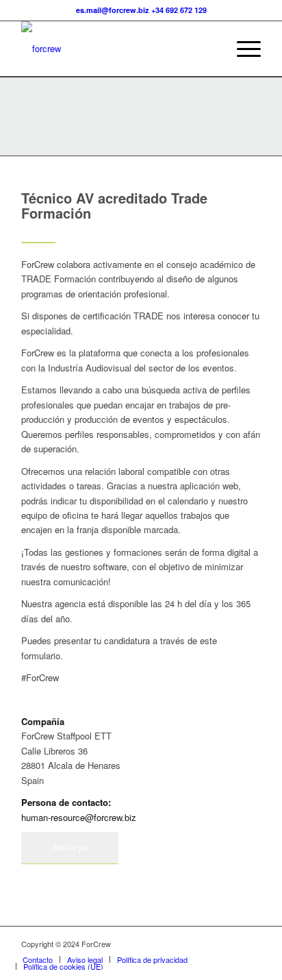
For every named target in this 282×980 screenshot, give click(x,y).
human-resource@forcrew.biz (78, 817)
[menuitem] (242, 48)
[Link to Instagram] (250, 943)
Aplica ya (70, 848)
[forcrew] (117, 48)
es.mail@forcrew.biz (112, 10)
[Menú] (242, 48)
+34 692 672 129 (179, 10)
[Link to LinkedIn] (230, 943)
